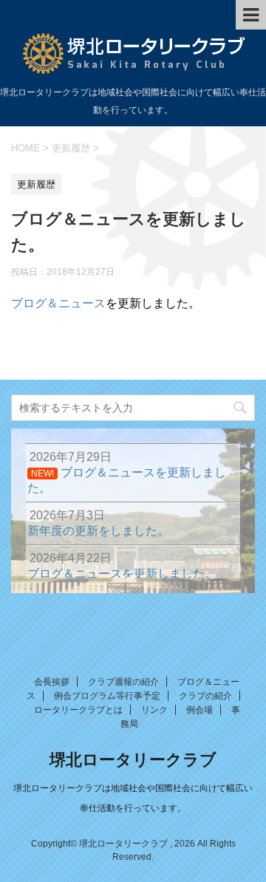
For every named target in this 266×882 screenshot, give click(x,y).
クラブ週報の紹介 (123, 682)
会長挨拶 (51, 682)
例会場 (199, 710)
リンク (154, 710)
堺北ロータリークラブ (133, 760)
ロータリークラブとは (78, 710)
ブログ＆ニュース (58, 303)
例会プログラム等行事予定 (107, 696)
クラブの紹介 (205, 696)
